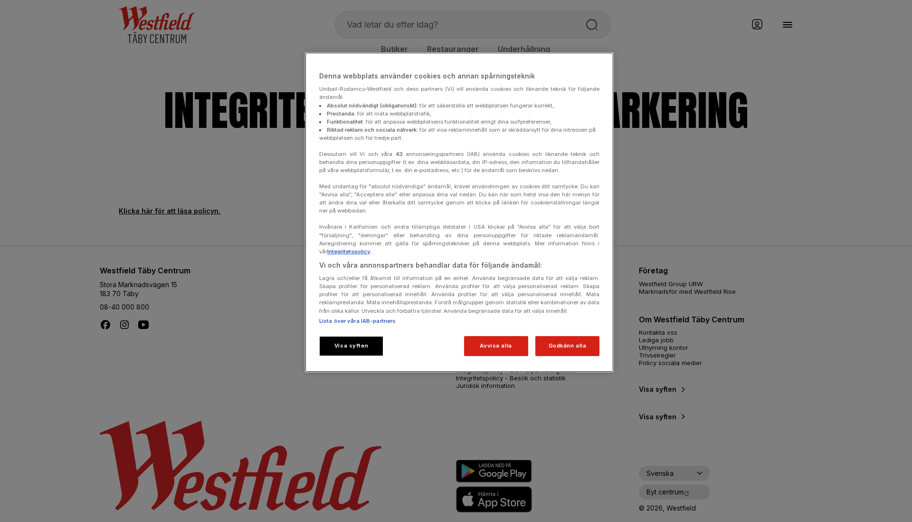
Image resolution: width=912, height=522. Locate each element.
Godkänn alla (568, 345)
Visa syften (351, 345)
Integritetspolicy (348, 251)
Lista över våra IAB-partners (357, 321)
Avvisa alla (496, 345)
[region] (459, 212)
